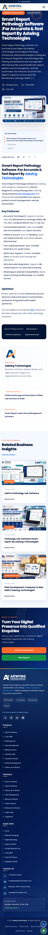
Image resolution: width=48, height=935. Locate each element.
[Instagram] (11, 717)
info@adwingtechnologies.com (19, 881)
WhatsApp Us (24, 658)
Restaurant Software (12, 808)
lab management (26, 194)
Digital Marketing (11, 840)
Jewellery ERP (10, 754)
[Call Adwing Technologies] (43, 924)
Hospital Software (11, 758)
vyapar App (9, 812)
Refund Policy (20, 931)
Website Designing (12, 835)
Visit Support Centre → (12, 908)
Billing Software (10, 750)
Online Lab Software (12, 767)
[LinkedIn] (17, 717)
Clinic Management (12, 795)
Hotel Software (10, 803)
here (32, 310)
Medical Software (11, 799)
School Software (11, 782)
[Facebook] (5, 717)
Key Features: (12, 144)
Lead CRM (8, 737)
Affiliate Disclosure (11, 926)
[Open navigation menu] (43, 7)
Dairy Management (12, 745)
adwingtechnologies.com (17, 892)
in (23, 157)
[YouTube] (23, 717)
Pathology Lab (10, 741)
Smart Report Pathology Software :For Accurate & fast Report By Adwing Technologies (24, 140)
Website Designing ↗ (13, 335)
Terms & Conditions (37, 926)
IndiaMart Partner (11, 862)
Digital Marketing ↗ (32, 335)
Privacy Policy (24, 926)
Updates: (11, 148)
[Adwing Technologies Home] (12, 7)
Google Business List (12, 848)
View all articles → (9, 455)
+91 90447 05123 (25, 1)
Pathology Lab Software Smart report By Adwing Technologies (21, 540)
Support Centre (10, 844)
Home (7, 831)
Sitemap (29, 931)
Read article (10, 499)
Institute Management (13, 763)
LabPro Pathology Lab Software (21, 493)
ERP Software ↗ (32, 329)
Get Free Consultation (24, 650)
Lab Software (34, 13)
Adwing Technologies (13, 13)
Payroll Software (11, 732)
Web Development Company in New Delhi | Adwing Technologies (23, 589)
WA (18, 157)
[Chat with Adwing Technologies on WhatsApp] (43, 930)
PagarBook (9, 817)
